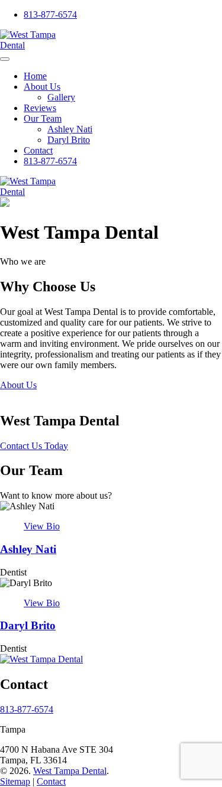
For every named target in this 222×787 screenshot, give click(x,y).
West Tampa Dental (70, 771)
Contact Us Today (34, 446)
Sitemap (15, 781)
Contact (38, 150)
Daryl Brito (68, 140)
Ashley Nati (69, 129)
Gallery (61, 97)
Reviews (40, 108)
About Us (42, 87)
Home (35, 76)
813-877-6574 (50, 14)
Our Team (43, 118)
